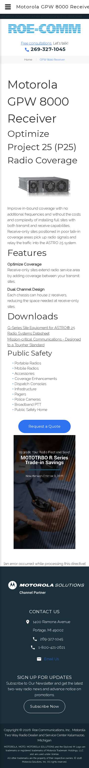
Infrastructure (25, 389)
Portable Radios (28, 363)
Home (28, 59)
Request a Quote (44, 426)
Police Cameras (28, 399)
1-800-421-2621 (51, 647)
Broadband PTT (28, 404)
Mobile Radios (27, 368)
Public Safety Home (31, 410)
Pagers (20, 394)
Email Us (51, 659)
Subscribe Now (44, 706)
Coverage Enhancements (36, 378)
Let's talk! (60, 43)
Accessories (24, 373)
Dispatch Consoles (30, 384)
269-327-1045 (48, 49)
